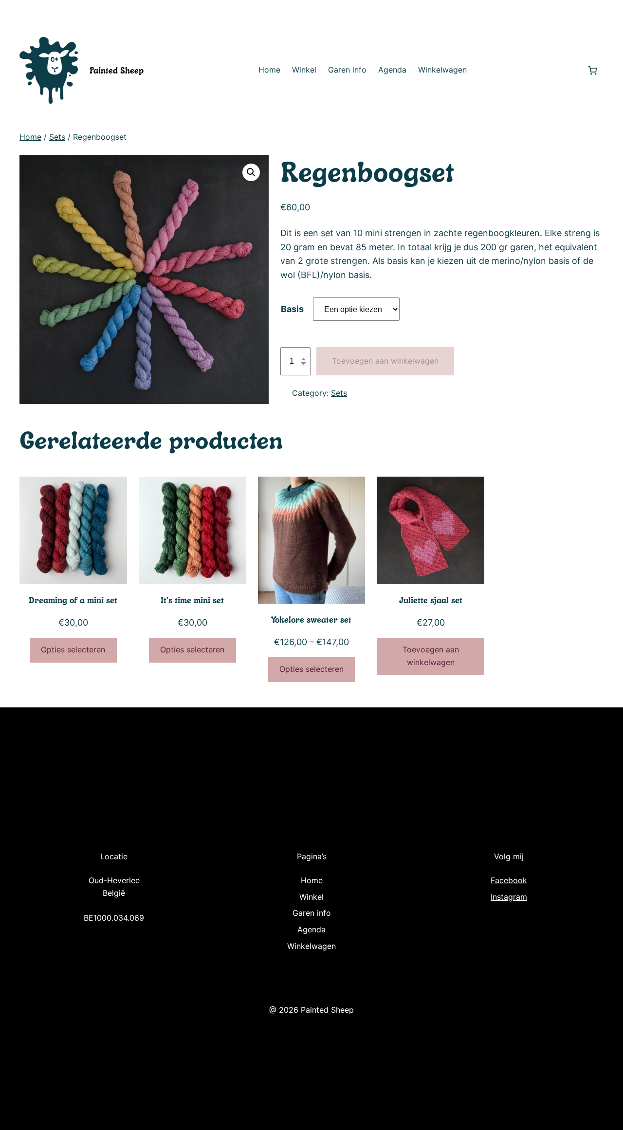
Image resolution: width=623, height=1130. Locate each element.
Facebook (509, 880)
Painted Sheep (117, 70)
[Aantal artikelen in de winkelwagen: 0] (593, 70)
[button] (251, 172)
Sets (57, 137)
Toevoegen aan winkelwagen (385, 361)
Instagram (509, 897)
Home (30, 137)
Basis (292, 309)
